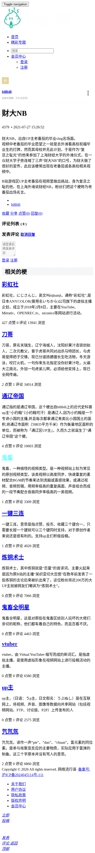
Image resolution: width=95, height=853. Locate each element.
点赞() (24, 213)
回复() (36, 213)
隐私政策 (18, 795)
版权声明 (18, 800)
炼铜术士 (13, 557)
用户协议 (18, 789)
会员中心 (18, 806)
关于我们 (18, 784)
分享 (14, 213)
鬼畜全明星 (16, 607)
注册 (24, 67)
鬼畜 (7, 458)
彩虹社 (10, 284)
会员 (18, 56)
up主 (7, 687)
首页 (14, 37)
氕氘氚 (10, 732)
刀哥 (7, 334)
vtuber (10, 644)
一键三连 (13, 513)
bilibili (7, 92)
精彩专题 (18, 42)
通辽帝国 (13, 396)
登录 (24, 62)
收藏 (5, 213)
